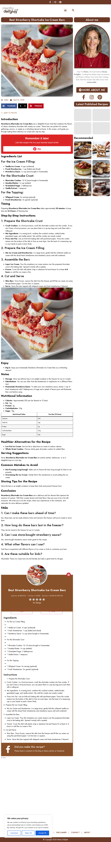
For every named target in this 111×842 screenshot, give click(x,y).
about (87, 832)
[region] (28, 826)
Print (21, 611)
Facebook (60, 751)
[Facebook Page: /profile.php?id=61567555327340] (9, 749)
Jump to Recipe (10, 113)
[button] (65, 10)
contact (75, 832)
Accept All (42, 833)
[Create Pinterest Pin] (68, 575)
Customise (14, 833)
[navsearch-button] (72, 10)
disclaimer (61, 832)
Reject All (28, 833)
